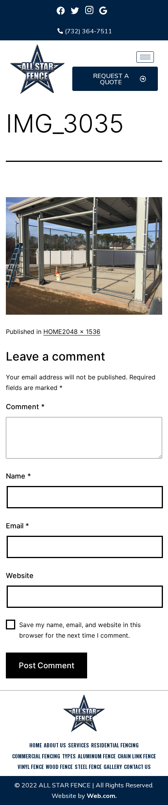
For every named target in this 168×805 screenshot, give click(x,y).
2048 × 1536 (81, 331)
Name (18, 476)
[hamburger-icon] (145, 57)
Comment (25, 406)
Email (17, 526)
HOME (52, 331)
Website (20, 575)
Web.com (101, 796)
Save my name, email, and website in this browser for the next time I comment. (80, 630)
